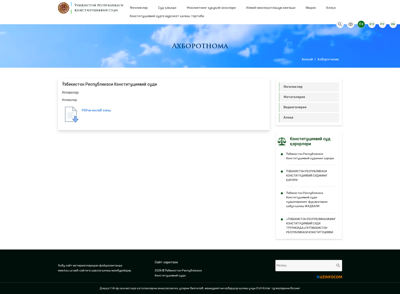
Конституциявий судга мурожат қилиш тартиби (167, 16)
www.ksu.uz (65, 270)
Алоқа (331, 8)
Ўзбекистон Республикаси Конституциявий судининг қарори (310, 156)
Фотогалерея (294, 97)
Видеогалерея (295, 107)
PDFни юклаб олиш (96, 110)
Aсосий (307, 59)
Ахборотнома (328, 59)
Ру (382, 24)
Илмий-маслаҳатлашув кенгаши (270, 8)
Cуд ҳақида (167, 8)
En (393, 24)
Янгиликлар (139, 8)
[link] (350, 24)
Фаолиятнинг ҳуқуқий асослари (211, 8)
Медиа (311, 8)
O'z (371, 24)
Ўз (361, 24)
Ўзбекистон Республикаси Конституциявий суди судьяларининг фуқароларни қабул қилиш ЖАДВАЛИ (307, 200)
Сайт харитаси (166, 262)
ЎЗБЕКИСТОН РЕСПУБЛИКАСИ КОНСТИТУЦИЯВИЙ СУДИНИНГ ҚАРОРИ (307, 176)
